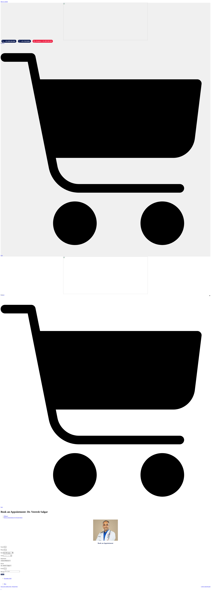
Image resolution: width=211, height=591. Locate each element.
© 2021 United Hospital (205, 586)
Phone (2, 549)
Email (2, 568)
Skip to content (4, 1)
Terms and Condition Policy (6, 586)
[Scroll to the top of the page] (18, 587)
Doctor (2, 563)
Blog (5, 584)
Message (3, 571)
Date (2, 552)
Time (2, 555)
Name (2, 547)
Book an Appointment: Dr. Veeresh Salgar (13, 517)
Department (3, 558)
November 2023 (7, 578)
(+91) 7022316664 (25, 41)
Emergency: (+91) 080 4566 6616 (43, 41)
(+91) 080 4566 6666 (10, 41)
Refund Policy (15, 586)
